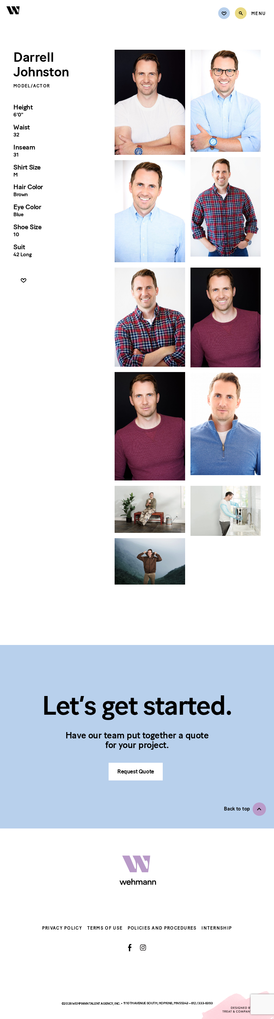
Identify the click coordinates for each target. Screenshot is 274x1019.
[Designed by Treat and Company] (237, 1005)
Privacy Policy (62, 928)
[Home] (13, 18)
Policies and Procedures (162, 928)
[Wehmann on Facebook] (130, 947)
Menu (258, 13)
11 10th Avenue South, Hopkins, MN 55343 (156, 1003)
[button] (245, 809)
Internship (216, 928)
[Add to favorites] (23, 280)
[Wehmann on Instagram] (143, 947)
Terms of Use (105, 928)
